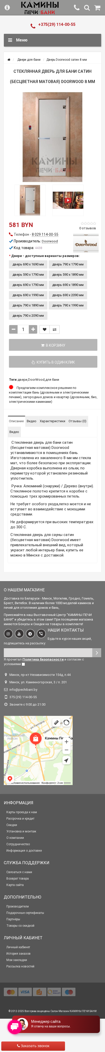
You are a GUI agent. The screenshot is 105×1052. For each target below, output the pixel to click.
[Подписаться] (96, 652)
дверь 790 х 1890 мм (28, 305)
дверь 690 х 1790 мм (28, 285)
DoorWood (36, 379)
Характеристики (52, 421)
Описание (16, 421)
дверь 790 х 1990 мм (68, 305)
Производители (17, 906)
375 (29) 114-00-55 (23, 697)
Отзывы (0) (77, 421)
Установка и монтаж (21, 831)
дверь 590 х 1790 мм (28, 274)
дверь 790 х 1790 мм (68, 264)
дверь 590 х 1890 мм (68, 274)
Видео (31, 421)
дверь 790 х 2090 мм (28, 315)
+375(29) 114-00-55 (56, 24)
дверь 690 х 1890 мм (68, 285)
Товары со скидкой (20, 925)
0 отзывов (87, 228)
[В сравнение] (54, 329)
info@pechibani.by (23, 690)
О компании (15, 838)
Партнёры (13, 919)
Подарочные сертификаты (25, 913)
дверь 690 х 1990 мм (28, 295)
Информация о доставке (24, 850)
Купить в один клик (55, 362)
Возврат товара (17, 878)
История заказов (18, 953)
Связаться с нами (19, 872)
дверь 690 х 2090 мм (68, 295)
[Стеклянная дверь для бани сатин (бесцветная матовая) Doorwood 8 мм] (52, 137)
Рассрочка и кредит (20, 818)
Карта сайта (15, 885)
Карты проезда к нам (21, 812)
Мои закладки (16, 960)
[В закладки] (45, 329)
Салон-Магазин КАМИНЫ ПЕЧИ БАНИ (73, 1011)
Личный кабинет (18, 947)
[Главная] (8, 60)
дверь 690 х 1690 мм (28, 264)
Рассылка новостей (20, 966)
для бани (52, 379)
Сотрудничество (18, 844)
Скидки (11, 825)
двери (22, 379)
